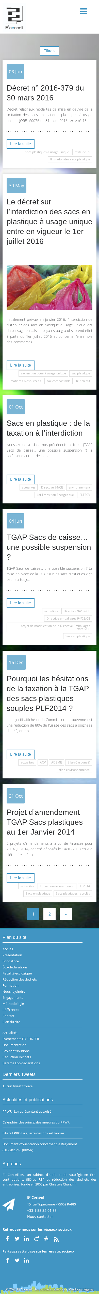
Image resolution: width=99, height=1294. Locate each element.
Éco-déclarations (15, 967)
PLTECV (84, 495)
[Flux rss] (56, 1238)
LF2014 (85, 886)
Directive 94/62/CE (77, 611)
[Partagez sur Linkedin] (27, 1260)
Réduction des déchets (20, 979)
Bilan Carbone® (79, 762)
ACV (43, 762)
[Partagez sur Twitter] (17, 1260)
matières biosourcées (25, 381)
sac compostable (59, 381)
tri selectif (83, 381)
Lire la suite (20, 144)
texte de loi (82, 152)
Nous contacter (40, 1216)
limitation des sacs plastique (70, 159)
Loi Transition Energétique (55, 495)
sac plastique (81, 373)
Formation (11, 985)
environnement (79, 487)
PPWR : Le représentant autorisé (27, 1111)
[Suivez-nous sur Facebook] (7, 1238)
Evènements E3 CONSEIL (21, 1038)
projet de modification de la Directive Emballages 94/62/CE (55, 627)
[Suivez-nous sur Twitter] (17, 1238)
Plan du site (11, 1022)
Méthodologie (13, 1003)
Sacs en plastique (77, 636)
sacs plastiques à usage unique (47, 152)
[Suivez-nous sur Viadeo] (36, 1238)
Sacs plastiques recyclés (73, 893)
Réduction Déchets (17, 1057)
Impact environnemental (57, 886)
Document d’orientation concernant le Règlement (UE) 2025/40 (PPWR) (40, 1147)
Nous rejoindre (14, 991)
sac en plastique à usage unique (43, 373)
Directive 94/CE (52, 487)
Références (11, 1009)
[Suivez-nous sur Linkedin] (27, 1238)
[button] (84, 11)
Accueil (8, 949)
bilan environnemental (74, 770)
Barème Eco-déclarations (21, 1063)
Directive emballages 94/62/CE (68, 618)
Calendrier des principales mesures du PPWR (36, 1122)
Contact (8, 1015)
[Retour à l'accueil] (49, 17)
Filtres (49, 51)
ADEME (56, 762)
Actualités (10, 1032)
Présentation (12, 955)
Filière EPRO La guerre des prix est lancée (33, 1133)
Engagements (13, 997)
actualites (29, 487)
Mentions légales (81, 1289)
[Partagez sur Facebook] (7, 1260)
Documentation (14, 1045)
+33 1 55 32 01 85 (42, 1210)
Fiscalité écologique (17, 973)
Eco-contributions (16, 1051)
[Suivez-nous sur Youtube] (46, 1238)
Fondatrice (11, 961)
